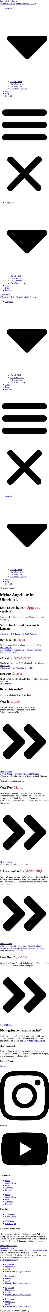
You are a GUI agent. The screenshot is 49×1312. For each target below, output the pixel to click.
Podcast (8, 96)
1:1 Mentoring (16, 86)
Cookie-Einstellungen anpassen (18, 1271)
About (7, 91)
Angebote (9, 1188)
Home (7, 1180)
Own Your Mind (17, 84)
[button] (24, 149)
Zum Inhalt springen (8, 1)
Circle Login (10, 1217)
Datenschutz (10, 1267)
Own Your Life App (18, 89)
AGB (7, 1269)
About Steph (10, 1183)
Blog (7, 93)
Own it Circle (16, 81)
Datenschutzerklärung (9, 1260)
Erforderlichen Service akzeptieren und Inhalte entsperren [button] (23, 1250)
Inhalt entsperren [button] (7, 1248)
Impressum (9, 1264)
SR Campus (10, 1214)
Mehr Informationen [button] (8, 1245)
